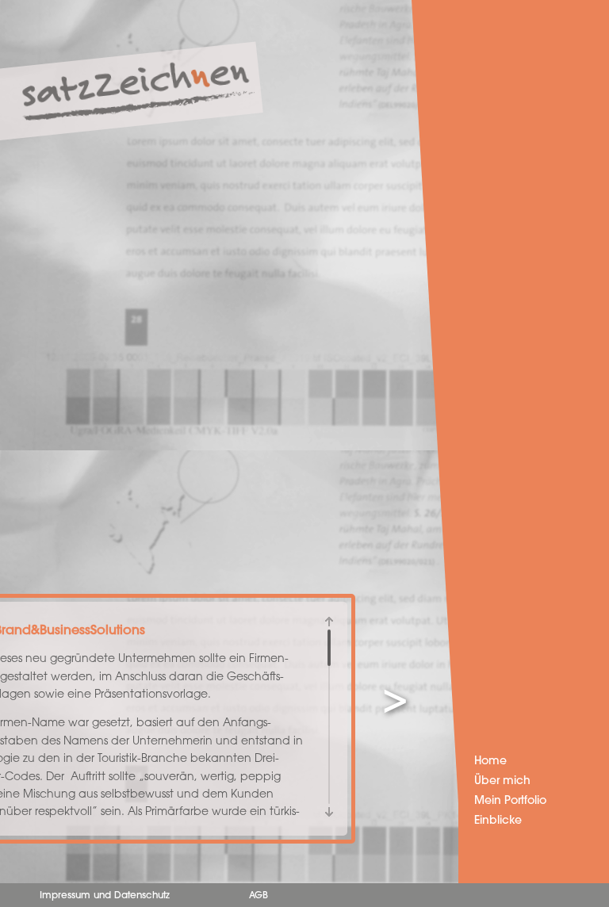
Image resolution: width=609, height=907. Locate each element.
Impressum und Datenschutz (105, 896)
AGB (258, 896)
